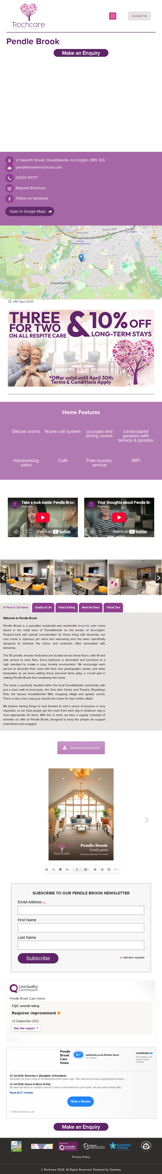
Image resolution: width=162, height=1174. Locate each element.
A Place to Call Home (15, 607)
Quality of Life (43, 607)
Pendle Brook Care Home (65, 1057)
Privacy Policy (81, 1157)
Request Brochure (30, 188)
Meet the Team (91, 607)
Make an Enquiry (81, 53)
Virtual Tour (113, 607)
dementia (84, 626)
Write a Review (80, 1101)
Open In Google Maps (27, 211)
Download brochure (84, 747)
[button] (81, 258)
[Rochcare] (28, 16)
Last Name (27, 937)
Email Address (31, 902)
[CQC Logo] (24, 992)
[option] (27, 578)
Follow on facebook (32, 198)
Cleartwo (115, 1169)
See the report (24, 1028)
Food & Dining (66, 607)
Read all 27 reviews (21, 1092)
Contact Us (139, 16)
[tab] (15, 607)
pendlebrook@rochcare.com (39, 167)
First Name (27, 920)
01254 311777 (27, 177)
